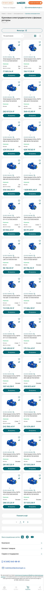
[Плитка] (35, 36)
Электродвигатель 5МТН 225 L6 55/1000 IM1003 (11, 140)
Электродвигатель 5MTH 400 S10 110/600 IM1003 (32, 178)
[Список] (40, 36)
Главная (4, 13)
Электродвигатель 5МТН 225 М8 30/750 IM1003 (32, 455)
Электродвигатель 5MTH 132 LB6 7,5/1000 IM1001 (11, 297)
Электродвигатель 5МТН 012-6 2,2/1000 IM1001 (32, 218)
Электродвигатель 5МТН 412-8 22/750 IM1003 (11, 100)
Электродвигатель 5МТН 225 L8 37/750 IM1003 (32, 100)
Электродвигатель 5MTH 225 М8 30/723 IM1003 (32, 493)
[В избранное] (19, 42)
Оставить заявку (8, 3)
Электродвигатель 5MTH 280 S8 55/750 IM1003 (32, 140)
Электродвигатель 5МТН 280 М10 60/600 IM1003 (11, 178)
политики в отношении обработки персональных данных (22, 576)
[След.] (28, 522)
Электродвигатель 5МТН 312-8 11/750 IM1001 (32, 337)
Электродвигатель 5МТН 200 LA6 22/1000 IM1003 (11, 415)
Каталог (10, 13)
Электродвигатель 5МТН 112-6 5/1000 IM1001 (32, 258)
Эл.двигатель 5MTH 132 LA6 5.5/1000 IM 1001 (11, 258)
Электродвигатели (18, 13)
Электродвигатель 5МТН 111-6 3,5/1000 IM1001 (11, 60)
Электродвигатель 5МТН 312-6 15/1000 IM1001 (11, 377)
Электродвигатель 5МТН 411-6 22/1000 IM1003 (11, 455)
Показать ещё (22, 515)
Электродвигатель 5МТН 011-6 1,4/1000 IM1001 (11, 218)
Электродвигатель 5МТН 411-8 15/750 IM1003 (32, 415)
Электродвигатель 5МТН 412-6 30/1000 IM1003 (11, 493)
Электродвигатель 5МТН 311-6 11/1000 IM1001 (11, 337)
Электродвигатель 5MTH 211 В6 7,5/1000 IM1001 (32, 297)
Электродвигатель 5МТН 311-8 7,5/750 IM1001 (32, 60)
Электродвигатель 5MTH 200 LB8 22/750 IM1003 (32, 377)
